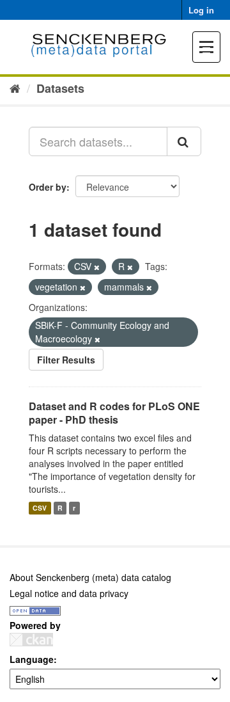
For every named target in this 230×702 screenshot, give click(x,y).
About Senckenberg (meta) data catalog (90, 577)
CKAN (31, 639)
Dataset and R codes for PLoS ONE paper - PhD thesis (114, 413)
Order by (47, 186)
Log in (201, 10)
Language (32, 659)
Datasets (60, 88)
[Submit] (184, 141)
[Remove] (97, 267)
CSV (40, 508)
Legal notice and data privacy (69, 593)
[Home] (15, 87)
